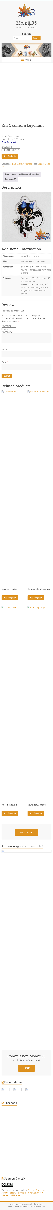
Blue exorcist (44, 164)
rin (3, 166)
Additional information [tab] (29, 174)
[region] (26, 217)
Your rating (7, 326)
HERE (26, 1068)
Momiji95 (26, 23)
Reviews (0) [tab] (10, 179)
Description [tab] (10, 174)
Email (5, 362)
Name (5, 349)
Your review (7, 332)
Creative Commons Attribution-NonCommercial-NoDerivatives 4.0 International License (23, 1193)
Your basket (26, 832)
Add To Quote (10, 156)
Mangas (28, 164)
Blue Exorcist (18, 164)
